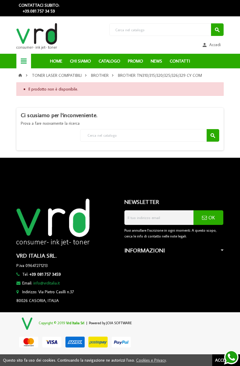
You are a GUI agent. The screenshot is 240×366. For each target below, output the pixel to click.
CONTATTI (180, 61)
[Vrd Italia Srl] (36, 36)
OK (211, 217)
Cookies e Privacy (151, 360)
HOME (56, 61)
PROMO (135, 61)
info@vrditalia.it (46, 283)
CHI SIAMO (80, 61)
